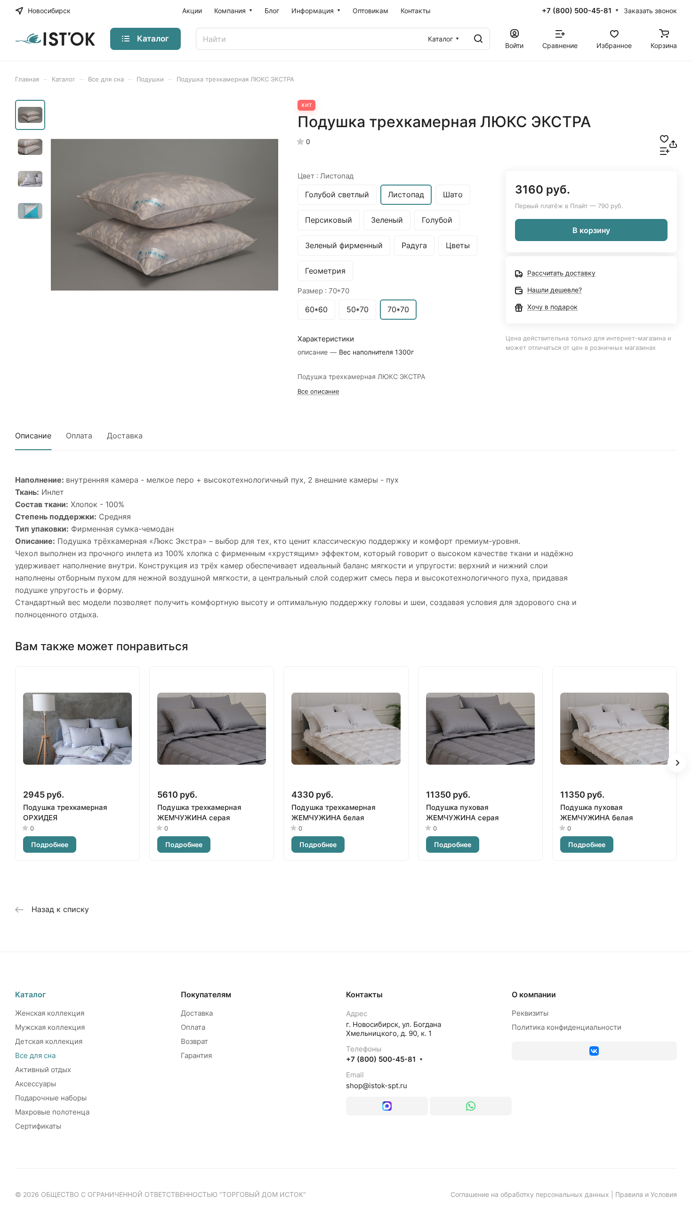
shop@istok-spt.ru (376, 1085)
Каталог (30, 994)
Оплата (79, 435)
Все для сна (35, 1055)
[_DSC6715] (164, 214)
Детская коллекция (48, 1041)
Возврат (194, 1041)
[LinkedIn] (387, 1106)
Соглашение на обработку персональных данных (530, 1194)
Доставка (125, 435)
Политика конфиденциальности (566, 1027)
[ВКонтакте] (594, 1051)
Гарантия (196, 1055)
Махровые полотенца (52, 1111)
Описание (33, 435)
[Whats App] (471, 1106)
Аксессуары (35, 1083)
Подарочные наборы (51, 1097)
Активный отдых (43, 1069)
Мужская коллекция (50, 1027)
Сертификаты (38, 1126)
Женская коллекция (49, 1013)
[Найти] (478, 39)
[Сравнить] (664, 150)
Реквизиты (530, 1013)
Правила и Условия (646, 1194)
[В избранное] (664, 138)
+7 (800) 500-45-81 (577, 11)
